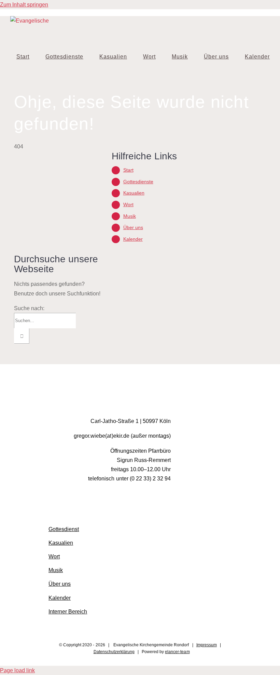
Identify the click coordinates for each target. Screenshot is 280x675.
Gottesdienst (63, 529)
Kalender (133, 239)
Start (128, 170)
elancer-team (177, 651)
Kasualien (133, 193)
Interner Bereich (67, 611)
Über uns (133, 227)
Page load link (17, 670)
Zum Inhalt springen (24, 5)
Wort (128, 204)
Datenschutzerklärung (114, 651)
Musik (129, 216)
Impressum (206, 645)
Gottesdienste (138, 181)
